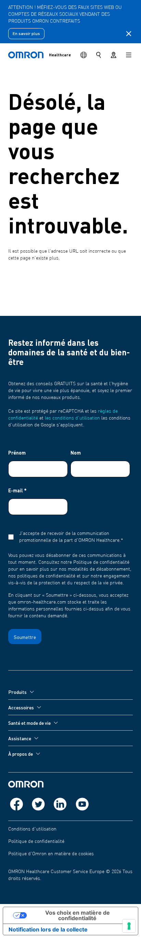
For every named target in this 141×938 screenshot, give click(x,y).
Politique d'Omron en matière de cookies (51, 853)
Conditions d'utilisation (32, 829)
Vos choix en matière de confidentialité (77, 915)
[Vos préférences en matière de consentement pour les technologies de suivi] (129, 926)
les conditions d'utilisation (72, 418)
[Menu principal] (129, 55)
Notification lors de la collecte (48, 929)
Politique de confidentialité (36, 841)
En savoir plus (26, 33)
